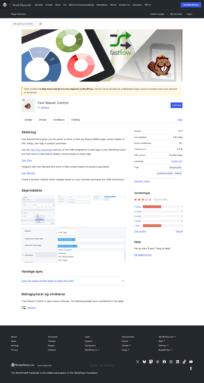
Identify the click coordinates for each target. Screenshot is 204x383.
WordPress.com (167, 337)
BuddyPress (165, 350)
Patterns (52, 350)
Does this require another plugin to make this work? (48, 281)
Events (125, 341)
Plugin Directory (18, 14)
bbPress (164, 345)
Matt (162, 341)
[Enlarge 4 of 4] (122, 230)
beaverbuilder (175, 168)
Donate (126, 345)
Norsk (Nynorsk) (44, 365)
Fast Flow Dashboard (41, 149)
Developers (90, 345)
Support (88, 341)
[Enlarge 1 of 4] (51, 199)
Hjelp (179, 119)
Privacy (14, 350)
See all (179, 231)
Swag (125, 350)
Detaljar (28, 119)
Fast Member (28, 173)
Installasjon (59, 119)
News (13, 341)
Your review (140, 231)
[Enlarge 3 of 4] (122, 199)
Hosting (14, 345)
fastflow (45, 107)
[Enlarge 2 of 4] (86, 199)
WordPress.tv (92, 350)
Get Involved (128, 337)
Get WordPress (191, 5)
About (14, 337)
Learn (87, 337)
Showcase (53, 337)
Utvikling (75, 119)
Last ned (176, 105)
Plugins (51, 345)
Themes (52, 341)
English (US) (176, 161)
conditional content (165, 173)
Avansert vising (142, 181)
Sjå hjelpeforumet (143, 254)
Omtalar (43, 119)
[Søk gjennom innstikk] (40, 24)
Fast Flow (27, 160)
